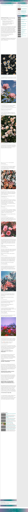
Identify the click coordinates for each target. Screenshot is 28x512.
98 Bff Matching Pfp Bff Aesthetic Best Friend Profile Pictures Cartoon (23, 11)
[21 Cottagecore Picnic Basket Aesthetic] (19, 18)
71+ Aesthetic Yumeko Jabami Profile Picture (11, 414)
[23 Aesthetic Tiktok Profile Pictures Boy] (19, 22)
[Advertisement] (8, 10)
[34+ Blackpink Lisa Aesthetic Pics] (19, 32)
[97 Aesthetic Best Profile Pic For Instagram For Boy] (19, 5)
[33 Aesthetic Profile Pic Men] (19, 36)
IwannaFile (2, 0)
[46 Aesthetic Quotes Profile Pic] (19, 7)
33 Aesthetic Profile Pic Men (23, 36)
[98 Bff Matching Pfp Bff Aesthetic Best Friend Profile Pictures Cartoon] (19, 11)
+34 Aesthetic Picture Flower (7, 4)
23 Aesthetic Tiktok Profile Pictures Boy (24, 21)
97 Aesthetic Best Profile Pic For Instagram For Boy (24, 4)
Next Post (2, 500)
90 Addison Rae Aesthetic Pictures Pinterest (24, 19)
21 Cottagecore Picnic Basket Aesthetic (23, 17)
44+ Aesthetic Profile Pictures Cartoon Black (23, 23)
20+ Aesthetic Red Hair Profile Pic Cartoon (23, 25)
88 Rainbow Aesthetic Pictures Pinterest (10, 417)
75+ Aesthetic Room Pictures (23, 27)
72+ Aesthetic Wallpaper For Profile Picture (24, 29)
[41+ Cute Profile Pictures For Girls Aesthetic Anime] (19, 9)
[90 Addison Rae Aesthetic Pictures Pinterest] (19, 20)
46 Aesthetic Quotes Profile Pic (24, 6)
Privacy (15, 509)
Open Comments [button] (8, 505)
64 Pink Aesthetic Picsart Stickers (24, 34)
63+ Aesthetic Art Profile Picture (10, 419)
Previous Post (14, 500)
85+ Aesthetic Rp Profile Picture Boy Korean (24, 12)
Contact (12, 509)
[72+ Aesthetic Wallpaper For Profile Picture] (19, 30)
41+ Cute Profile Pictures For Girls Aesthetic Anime (24, 8)
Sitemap (18, 509)
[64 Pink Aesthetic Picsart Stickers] (19, 34)
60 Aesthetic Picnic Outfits (9, 422)
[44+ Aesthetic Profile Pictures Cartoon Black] (19, 24)
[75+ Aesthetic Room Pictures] (19, 28)
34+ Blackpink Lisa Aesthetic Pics (23, 31)
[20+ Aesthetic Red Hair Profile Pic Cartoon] (19, 26)
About (9, 509)
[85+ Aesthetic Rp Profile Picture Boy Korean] (19, 13)
